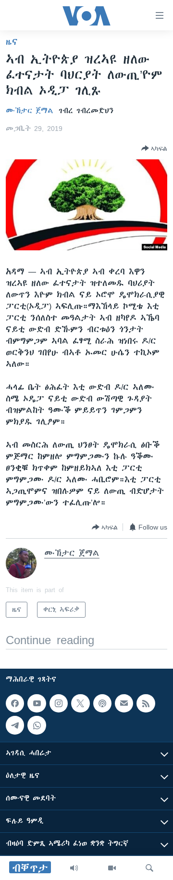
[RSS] (145, 703)
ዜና (12, 42)
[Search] (149, 868)
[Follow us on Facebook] (15, 703)
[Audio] (74, 868)
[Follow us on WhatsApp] (36, 725)
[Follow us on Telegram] (15, 725)
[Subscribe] (124, 703)
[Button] (154, 148)
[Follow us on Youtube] (36, 703)
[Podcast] (102, 703)
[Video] (112, 868)
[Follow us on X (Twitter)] (80, 703)
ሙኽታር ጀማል (29, 110)
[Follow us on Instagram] (58, 703)
